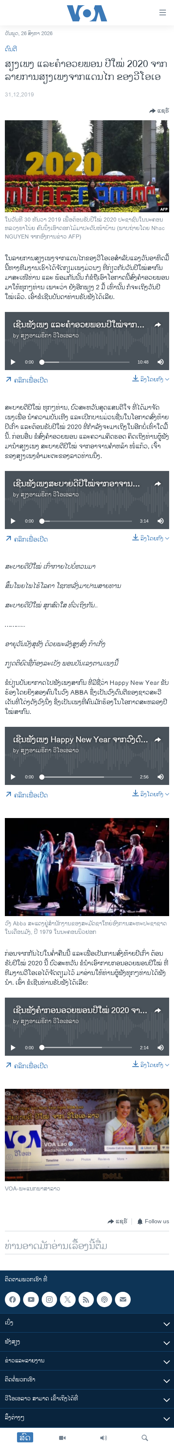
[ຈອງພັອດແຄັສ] (122, 1299)
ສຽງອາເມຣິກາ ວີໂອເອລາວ (50, 335)
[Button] (159, 111)
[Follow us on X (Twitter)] (67, 1299)
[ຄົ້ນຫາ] (145, 1438)
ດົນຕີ (11, 49)
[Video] (62, 1438)
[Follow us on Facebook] (12, 1299)
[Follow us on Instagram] (49, 1299)
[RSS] (86, 1299)
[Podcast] (104, 1299)
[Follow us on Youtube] (30, 1299)
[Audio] (103, 1438)
